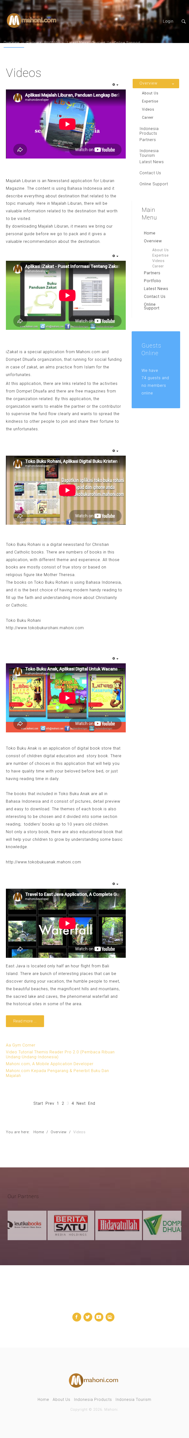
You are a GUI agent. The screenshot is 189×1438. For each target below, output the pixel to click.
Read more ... (25, 1021)
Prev (50, 1103)
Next (81, 1103)
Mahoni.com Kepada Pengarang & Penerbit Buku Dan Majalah (57, 1073)
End (91, 1103)
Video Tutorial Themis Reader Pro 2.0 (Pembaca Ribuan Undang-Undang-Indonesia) (60, 1054)
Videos (158, 261)
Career (158, 266)
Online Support (127, 43)
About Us (160, 250)
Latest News (78, 43)
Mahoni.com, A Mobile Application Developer (50, 1063)
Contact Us (101, 43)
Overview (12, 43)
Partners (34, 43)
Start (38, 1103)
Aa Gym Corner (20, 1045)
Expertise (160, 255)
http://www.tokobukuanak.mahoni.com (43, 862)
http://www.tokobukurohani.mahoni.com (45, 627)
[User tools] (115, 85)
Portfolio (52, 43)
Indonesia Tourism (133, 1399)
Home (150, 233)
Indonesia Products (93, 1399)
